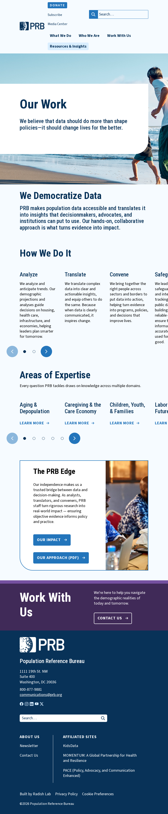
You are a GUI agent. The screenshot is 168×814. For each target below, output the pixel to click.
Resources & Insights (68, 46)
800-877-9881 (31, 689)
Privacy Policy (66, 794)
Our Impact (49, 540)
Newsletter (29, 746)
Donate (57, 5)
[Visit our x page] (42, 704)
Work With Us (119, 35)
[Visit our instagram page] (26, 704)
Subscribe (55, 15)
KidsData (70, 746)
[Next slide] (46, 351)
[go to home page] (32, 29)
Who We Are (89, 35)
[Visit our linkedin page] (31, 704)
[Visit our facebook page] (21, 704)
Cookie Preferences (98, 794)
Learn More (32, 423)
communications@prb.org (41, 694)
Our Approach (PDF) (58, 557)
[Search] (93, 14)
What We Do (60, 35)
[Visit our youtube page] (36, 704)
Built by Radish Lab (35, 794)
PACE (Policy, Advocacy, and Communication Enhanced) (99, 773)
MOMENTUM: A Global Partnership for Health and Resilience (100, 758)
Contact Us (110, 618)
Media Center (57, 24)
